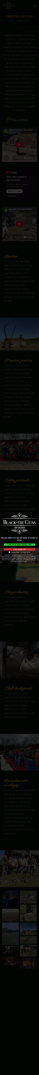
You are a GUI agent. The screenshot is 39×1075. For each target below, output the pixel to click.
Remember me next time (20, 552)
